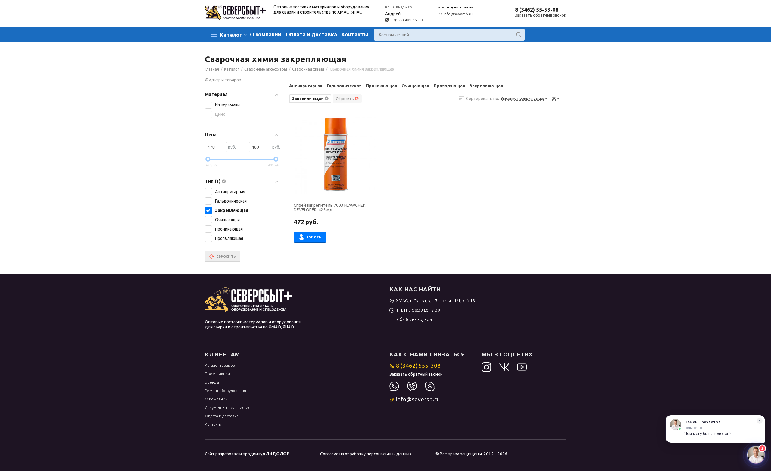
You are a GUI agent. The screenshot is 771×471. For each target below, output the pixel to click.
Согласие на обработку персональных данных (365, 453)
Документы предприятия (227, 407)
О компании (265, 34)
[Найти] (519, 35)
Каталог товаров (220, 365)
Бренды (212, 382)
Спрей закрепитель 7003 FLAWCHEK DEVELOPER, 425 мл (329, 207)
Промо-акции (217, 374)
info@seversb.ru (458, 14)
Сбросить (345, 98)
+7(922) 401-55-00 (407, 20)
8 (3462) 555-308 (418, 365)
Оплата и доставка (311, 34)
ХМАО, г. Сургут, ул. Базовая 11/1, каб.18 (435, 300)
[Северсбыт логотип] (235, 11)
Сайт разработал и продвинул (247, 453)
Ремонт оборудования (225, 390)
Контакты (355, 34)
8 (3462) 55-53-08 (536, 10)
